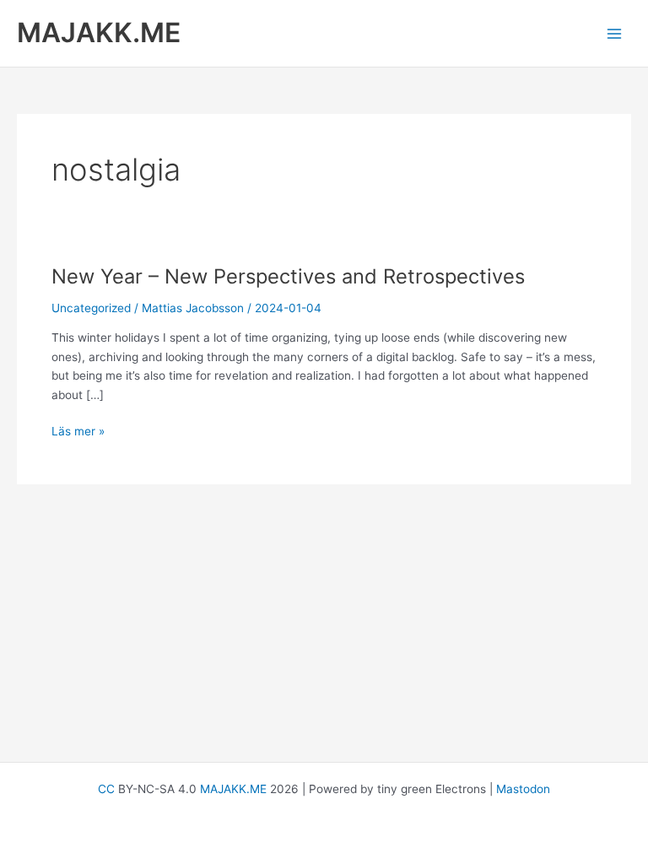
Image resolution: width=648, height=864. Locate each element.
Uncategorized (91, 308)
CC (106, 789)
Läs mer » (78, 432)
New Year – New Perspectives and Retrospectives (288, 276)
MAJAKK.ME (99, 32)
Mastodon (523, 789)
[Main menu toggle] (614, 33)
